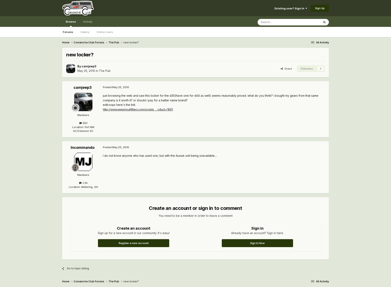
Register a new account (134, 243)
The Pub (105, 70)
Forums (68, 32)
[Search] (324, 22)
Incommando (82, 147)
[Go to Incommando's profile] (83, 162)
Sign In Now (257, 243)
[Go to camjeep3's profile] (70, 68)
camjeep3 (89, 66)
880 (85, 123)
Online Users (105, 32)
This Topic (308, 22)
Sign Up (320, 8)
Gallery (84, 32)
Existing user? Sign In (290, 8)
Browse (71, 21)
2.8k (85, 182)
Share (287, 68)
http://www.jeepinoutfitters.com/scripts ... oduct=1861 (138, 109)
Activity (87, 21)
